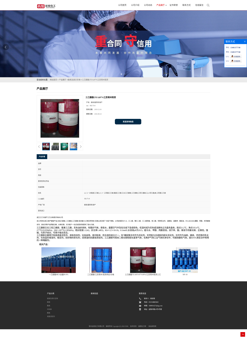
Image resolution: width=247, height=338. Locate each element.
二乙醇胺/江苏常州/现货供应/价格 (100, 275)
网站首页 (53, 80)
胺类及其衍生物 (74, 80)
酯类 (48, 306)
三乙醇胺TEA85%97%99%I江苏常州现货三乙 (143, 275)
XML (127, 326)
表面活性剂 (51, 316)
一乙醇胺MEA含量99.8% (58, 275)
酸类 (48, 313)
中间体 (49, 309)
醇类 (48, 302)
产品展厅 (62, 80)
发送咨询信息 (128, 122)
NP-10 (185, 275)
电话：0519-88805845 (151, 302)
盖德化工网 (142, 326)
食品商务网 (152, 326)
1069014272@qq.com (155, 306)
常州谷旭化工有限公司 (96, 326)
